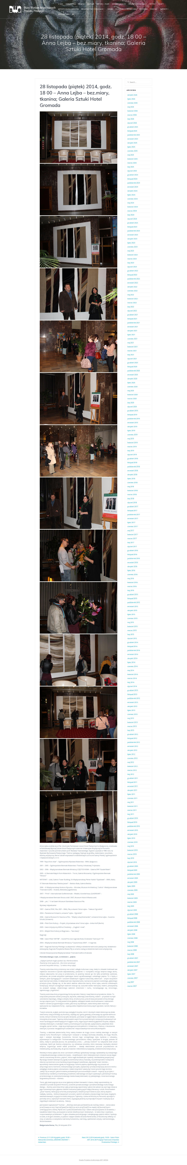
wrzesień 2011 (132, 786)
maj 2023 (130, 251)
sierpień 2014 (132, 658)
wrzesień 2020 (132, 375)
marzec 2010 (132, 854)
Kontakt (154, 9)
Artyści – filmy (103, 4)
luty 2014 (130, 682)
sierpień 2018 (132, 474)
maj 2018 (130, 486)
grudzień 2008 (132, 914)
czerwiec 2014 (132, 666)
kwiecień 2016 (132, 582)
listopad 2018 (132, 462)
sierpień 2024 (132, 191)
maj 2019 (130, 439)
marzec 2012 (132, 770)
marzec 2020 (132, 399)
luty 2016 (130, 590)
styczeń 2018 (132, 502)
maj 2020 (130, 391)
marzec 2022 (132, 303)
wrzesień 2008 (132, 926)
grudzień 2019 (132, 411)
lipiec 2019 (131, 431)
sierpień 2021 (132, 331)
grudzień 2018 (132, 459)
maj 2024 (130, 203)
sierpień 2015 (132, 610)
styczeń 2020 (132, 407)
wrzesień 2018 (132, 470)
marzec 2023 (132, 259)
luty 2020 (130, 403)
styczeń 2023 (132, 267)
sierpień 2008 (132, 930)
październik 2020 (133, 371)
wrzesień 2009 (132, 878)
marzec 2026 (132, 115)
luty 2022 (130, 307)
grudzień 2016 (132, 550)
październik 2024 (133, 183)
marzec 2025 (132, 163)
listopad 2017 (132, 510)
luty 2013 (130, 730)
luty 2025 (130, 167)
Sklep (160, 4)
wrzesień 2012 (132, 746)
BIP (73, 14)
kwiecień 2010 (132, 850)
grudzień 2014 (132, 642)
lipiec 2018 (131, 478)
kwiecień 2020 (132, 395)
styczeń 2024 (132, 219)
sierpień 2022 (132, 287)
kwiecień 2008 (132, 946)
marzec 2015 (132, 630)
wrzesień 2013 (132, 702)
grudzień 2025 (132, 127)
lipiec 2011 (131, 794)
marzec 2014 (132, 678)
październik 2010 (133, 826)
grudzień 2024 (132, 175)
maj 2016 (130, 578)
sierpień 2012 (132, 750)
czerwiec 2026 (132, 103)
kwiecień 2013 (132, 722)
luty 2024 (130, 215)
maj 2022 (130, 295)
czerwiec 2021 (132, 339)
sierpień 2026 (132, 95)
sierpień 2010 (132, 834)
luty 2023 (130, 263)
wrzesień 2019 (132, 423)
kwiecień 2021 (132, 347)
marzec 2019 (132, 447)
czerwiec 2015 (132, 618)
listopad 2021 (132, 319)
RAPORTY (163, 9)
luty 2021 (130, 355)
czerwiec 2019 (132, 435)
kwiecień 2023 (132, 255)
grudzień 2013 (132, 690)
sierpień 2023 (132, 239)
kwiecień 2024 (132, 207)
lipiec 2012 (131, 754)
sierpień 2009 (132, 882)
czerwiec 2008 (132, 938)
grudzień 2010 (132, 818)
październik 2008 (133, 922)
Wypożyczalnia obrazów (68, 9)
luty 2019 (130, 451)
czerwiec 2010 (132, 842)
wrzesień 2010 (132, 830)
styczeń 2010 (132, 862)
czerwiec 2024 (132, 199)
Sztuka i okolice (119, 4)
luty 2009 (130, 906)
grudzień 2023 (132, 223)
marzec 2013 (132, 726)
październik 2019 (133, 419)
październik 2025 (133, 135)
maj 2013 (130, 718)
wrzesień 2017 (132, 518)
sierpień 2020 (132, 379)
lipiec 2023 (131, 243)
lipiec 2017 (131, 522)
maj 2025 (130, 155)
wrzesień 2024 (132, 187)
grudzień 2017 (132, 506)
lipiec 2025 (131, 147)
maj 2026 (130, 107)
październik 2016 (133, 558)
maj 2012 (130, 762)
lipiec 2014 (131, 662)
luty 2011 (130, 814)
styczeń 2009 (132, 910)
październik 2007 (133, 962)
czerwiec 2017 (132, 526)
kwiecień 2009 (132, 898)
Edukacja (119, 9)
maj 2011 (130, 802)
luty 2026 (130, 119)
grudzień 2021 (132, 315)
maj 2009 (130, 894)
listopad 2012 (132, 738)
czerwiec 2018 (132, 482)
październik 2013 (133, 698)
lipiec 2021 (131, 335)
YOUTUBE (90, 4)
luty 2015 (130, 634)
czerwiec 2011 (132, 798)
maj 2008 (130, 942)
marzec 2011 (132, 810)
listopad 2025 (132, 131)
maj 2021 (130, 343)
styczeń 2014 (132, 686)
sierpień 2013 (132, 706)
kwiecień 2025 (132, 159)
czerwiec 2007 (132, 978)
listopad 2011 (132, 782)
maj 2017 (130, 530)
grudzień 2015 (132, 594)
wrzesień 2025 (132, 139)
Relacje (82, 4)
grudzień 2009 (132, 866)
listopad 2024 (132, 179)
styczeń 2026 (132, 123)
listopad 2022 (132, 275)
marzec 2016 (132, 586)
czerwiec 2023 (132, 247)
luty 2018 (130, 498)
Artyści (153, 4)
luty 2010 (130, 858)
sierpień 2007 (132, 970)
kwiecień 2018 (132, 490)
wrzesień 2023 (132, 235)
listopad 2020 (132, 367)
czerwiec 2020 (132, 387)
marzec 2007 (132, 986)
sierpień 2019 (132, 427)
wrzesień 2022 (132, 283)
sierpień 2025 (132, 143)
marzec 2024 (132, 211)
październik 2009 (133, 874)
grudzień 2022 (132, 271)
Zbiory (110, 9)
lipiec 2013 (131, 710)
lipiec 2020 (131, 383)
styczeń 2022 (132, 311)
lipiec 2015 (131, 614)
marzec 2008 (132, 950)
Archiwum (143, 9)
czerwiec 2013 (132, 714)
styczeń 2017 (132, 546)
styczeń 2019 (132, 455)
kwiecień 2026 (132, 111)
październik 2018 (133, 466)
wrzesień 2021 (132, 327)
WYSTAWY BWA (63, 14)
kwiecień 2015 (132, 626)
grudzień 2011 (132, 778)
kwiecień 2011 (132, 806)
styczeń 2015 (132, 638)
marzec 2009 (132, 902)
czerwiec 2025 (132, 151)
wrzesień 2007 (132, 966)
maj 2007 (130, 982)
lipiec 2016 (131, 570)
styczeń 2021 (132, 359)
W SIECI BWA (132, 9)
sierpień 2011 (132, 790)
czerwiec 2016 (132, 574)
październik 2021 (133, 323)
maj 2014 (130, 670)
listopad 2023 (132, 227)
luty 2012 (130, 774)
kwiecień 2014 (132, 674)
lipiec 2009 (131, 886)
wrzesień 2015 (132, 606)
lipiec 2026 (131, 99)
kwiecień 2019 (132, 443)
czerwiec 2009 (132, 890)
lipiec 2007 (131, 974)
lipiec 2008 (131, 934)
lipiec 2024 (131, 195)
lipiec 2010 (131, 838)
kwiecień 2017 (132, 534)
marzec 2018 (132, 494)
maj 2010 (130, 846)
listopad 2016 (132, 554)
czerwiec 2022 (132, 291)
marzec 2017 (132, 538)
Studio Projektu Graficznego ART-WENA (93, 1160)
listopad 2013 (132, 694)
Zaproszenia (71, 4)
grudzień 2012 (132, 734)
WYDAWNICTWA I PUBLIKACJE (92, 9)
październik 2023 (133, 231)
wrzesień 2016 (132, 562)
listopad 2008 (132, 918)
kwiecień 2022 (132, 299)
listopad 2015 (132, 598)
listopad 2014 (132, 646)
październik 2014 (133, 650)
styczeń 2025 (132, 171)
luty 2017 (130, 542)
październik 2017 (133, 514)
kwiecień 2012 (132, 766)
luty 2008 (130, 954)
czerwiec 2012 (132, 758)
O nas (60, 4)
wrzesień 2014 (132, 654)
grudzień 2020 (132, 363)
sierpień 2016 (132, 566)
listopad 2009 (132, 870)
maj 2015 (130, 622)
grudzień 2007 (132, 958)
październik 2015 (133, 602)
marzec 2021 (132, 351)
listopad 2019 (132, 415)
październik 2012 (133, 742)
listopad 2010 (132, 822)
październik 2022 (133, 279)
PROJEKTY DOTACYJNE (136, 4)
